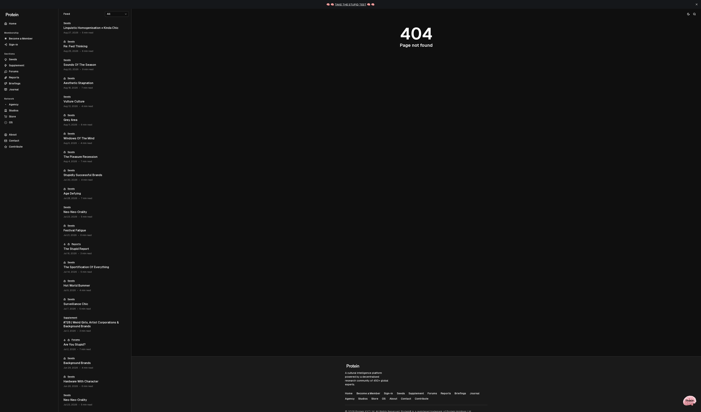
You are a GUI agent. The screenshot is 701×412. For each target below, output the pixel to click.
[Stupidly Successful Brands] (95, 175)
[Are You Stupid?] (95, 344)
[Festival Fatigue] (95, 230)
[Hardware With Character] (95, 381)
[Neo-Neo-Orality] (95, 212)
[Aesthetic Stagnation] (95, 83)
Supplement (70, 317)
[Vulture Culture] (95, 101)
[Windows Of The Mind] (95, 138)
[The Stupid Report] (95, 249)
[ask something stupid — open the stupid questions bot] (689, 400)
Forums (76, 340)
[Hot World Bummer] (95, 285)
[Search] (694, 14)
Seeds (67, 23)
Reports (76, 244)
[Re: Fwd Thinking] (95, 46)
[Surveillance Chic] (95, 304)
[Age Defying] (95, 193)
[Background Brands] (95, 363)
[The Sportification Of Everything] (95, 267)
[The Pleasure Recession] (95, 157)
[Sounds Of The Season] (95, 65)
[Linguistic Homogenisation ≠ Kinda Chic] (95, 28)
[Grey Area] (95, 120)
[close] (697, 4)
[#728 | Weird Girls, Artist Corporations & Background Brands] (95, 324)
